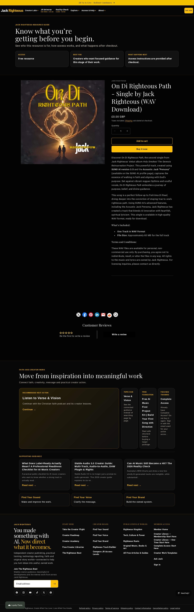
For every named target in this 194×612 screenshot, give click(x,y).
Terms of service (112, 608)
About (101, 10)
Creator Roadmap (70, 535)
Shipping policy (127, 608)
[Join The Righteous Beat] (54, 583)
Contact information (143, 608)
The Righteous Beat (71, 553)
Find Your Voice (100, 535)
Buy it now (142, 149)
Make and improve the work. (37, 499)
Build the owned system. (139, 499)
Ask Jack (188, 10)
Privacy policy (97, 608)
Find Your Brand (100, 541)
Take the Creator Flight (73, 529)
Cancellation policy (160, 608)
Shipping (128, 121)
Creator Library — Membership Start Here (165, 535)
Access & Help (88, 10)
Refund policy (84, 608)
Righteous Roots (131, 541)
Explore (74, 10)
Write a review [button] (119, 334)
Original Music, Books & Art (135, 547)
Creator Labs (31, 10)
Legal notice (175, 608)
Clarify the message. (85, 499)
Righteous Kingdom (132, 529)
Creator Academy (70, 541)
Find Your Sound (100, 529)
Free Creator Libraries (73, 547)
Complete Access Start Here (165, 547)
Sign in (157, 565)
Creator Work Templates (165, 553)
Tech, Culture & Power (134, 535)
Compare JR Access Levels (102, 552)
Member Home (161, 529)
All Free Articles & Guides (135, 553)
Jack (12, 10)
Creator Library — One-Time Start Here (165, 541)
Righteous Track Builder (104, 547)
